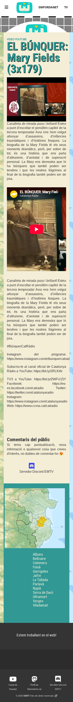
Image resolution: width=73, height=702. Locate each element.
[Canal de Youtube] (13, 679)
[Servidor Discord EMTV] (36, 466)
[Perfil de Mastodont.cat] (34, 679)
